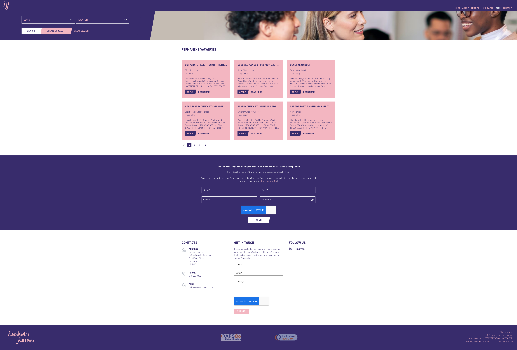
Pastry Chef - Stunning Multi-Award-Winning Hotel (258, 106)
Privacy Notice (506, 332)
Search (31, 30)
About (465, 8)
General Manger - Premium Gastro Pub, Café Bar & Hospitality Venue (258, 64)
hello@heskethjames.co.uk (201, 287)
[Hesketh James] (43, 5)
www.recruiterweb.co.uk (485, 341)
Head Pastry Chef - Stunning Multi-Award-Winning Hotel (206, 106)
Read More (204, 92)
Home (457, 8)
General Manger (300, 64)
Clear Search (81, 30)
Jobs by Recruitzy (505, 341)
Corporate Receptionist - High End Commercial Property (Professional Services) (206, 64)
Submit (241, 311)
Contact (507, 8)
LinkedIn (300, 249)
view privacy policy (268, 181)
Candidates (487, 8)
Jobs (498, 8)
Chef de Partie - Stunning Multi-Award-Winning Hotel (311, 106)
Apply (190, 92)
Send (259, 219)
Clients (475, 8)
